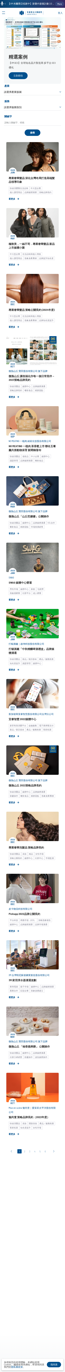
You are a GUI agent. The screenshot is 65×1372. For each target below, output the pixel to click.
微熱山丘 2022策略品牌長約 (25, 785)
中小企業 (35, 456)
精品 (31, 854)
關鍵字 (8, 116)
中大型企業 (36, 188)
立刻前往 (18, 75)
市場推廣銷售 (37, 527)
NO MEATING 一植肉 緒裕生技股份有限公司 (30, 441)
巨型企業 (24, 990)
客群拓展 (47, 729)
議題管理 (14, 460)
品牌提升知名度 (46, 258)
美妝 (24, 854)
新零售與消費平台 (18, 725)
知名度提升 (15, 663)
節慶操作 (14, 796)
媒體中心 (26, 386)
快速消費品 (15, 386)
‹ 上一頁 (12, 1151)
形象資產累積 (30, 258)
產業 (6, 85)
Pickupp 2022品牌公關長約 (24, 913)
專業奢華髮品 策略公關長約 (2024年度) (32, 309)
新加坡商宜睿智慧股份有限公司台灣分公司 (31, 714)
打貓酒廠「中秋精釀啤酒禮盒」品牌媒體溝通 (31, 650)
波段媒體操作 (41, 1057)
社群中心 (39, 858)
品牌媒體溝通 (30, 192)
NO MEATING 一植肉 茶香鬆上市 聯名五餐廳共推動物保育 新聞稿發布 (32, 447)
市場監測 (50, 858)
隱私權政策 (17, 1366)
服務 (6, 101)
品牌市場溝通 (41, 924)
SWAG (11, 577)
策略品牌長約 (45, 192)
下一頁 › (53, 1151)
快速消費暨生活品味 (19, 188)
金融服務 (33, 725)
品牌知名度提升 (46, 320)
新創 (33, 589)
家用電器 (14, 986)
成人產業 (37, 593)
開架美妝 (33, 1123)
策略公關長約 (16, 858)
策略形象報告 (44, 920)
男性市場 (14, 589)
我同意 (54, 1364)
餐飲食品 (28, 390)
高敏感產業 (15, 593)
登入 (60, 12)
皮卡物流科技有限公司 (20, 908)
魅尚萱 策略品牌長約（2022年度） (29, 1117)
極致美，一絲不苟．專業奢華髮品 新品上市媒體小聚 (32, 245)
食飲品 (25, 456)
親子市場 (24, 986)
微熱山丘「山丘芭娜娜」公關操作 (29, 516)
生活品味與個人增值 (31, 254)
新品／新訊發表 (29, 659)
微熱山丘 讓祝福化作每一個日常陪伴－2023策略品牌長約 (32, 377)
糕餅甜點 (39, 390)
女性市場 (39, 854)
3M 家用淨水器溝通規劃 (22, 980)
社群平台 (26, 593)
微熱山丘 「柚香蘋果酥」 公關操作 (29, 1046)
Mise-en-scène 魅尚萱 (19, 1107)
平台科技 (14, 920)
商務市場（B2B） (28, 920)
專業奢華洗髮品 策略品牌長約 (26, 847)
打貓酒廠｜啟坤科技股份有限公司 (26, 643)
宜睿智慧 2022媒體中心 (22, 719)
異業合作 (14, 990)
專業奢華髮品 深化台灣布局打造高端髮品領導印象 (32, 179)
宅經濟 (40, 589)
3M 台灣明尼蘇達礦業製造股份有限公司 (29, 975)
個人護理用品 (16, 192)
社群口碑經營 (16, 1057)
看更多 (12, 198)
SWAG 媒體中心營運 (20, 582)
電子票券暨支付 (46, 725)
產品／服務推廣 (46, 659)
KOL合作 (51, 523)
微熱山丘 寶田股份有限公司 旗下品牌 (28, 371)
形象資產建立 (37, 990)
